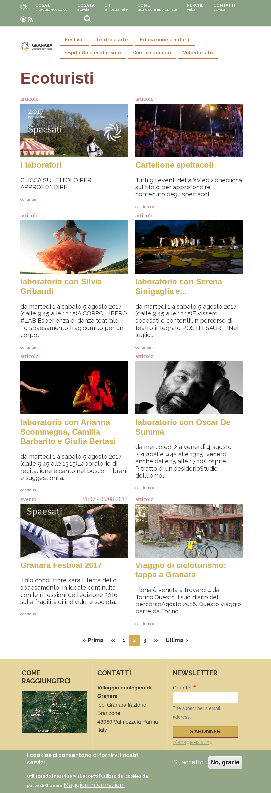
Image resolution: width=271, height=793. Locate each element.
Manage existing (193, 742)
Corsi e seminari (152, 52)
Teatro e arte (112, 39)
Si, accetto (189, 762)
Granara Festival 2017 (61, 565)
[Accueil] (36, 46)
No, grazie (225, 762)
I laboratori (41, 164)
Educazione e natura (164, 39)
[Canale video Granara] (23, 19)
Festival (74, 39)
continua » (29, 199)
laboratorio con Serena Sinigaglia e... (179, 286)
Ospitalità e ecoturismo (93, 52)
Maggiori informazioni (94, 784)
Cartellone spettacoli (174, 164)
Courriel (182, 687)
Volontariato (198, 52)
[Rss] (30, 19)
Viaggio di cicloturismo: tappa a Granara (181, 570)
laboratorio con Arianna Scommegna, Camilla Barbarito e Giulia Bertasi (68, 432)
